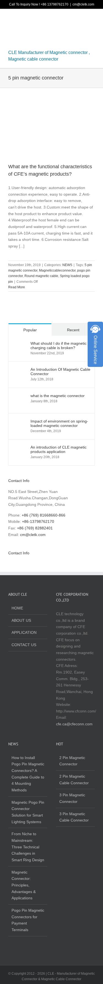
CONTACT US (24, 645)
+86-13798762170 (38, 521)
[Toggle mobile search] (82, 19)
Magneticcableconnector (57, 270)
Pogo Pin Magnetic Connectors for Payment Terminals (28, 920)
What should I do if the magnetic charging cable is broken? (58, 345)
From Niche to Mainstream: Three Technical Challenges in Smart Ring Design (28, 847)
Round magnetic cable (41, 276)
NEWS (67, 265)
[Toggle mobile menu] (92, 19)
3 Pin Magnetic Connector (72, 798)
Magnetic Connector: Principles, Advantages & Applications (24, 885)
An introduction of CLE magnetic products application (58, 449)
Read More (16, 287)
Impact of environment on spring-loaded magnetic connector (59, 423)
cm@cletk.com (83, 4)
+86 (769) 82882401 (35, 528)
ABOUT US (21, 620)
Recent (73, 330)
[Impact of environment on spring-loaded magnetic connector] (20, 422)
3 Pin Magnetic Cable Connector (74, 817)
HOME (17, 608)
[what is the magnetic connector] (20, 396)
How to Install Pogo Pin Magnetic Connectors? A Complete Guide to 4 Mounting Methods (28, 773)
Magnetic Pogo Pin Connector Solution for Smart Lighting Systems (28, 812)
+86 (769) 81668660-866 (43, 515)
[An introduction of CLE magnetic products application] (20, 448)
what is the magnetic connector (57, 395)
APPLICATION (24, 632)
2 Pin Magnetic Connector (72, 760)
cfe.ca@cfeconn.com (74, 724)
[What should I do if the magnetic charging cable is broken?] (20, 344)
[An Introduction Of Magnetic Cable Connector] (20, 370)
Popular (30, 330)
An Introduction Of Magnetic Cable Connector (60, 371)
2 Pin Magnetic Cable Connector (74, 779)
